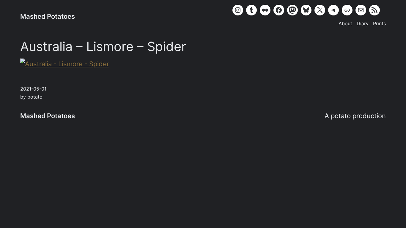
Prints (379, 23)
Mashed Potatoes (47, 16)
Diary (363, 23)
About (345, 23)
